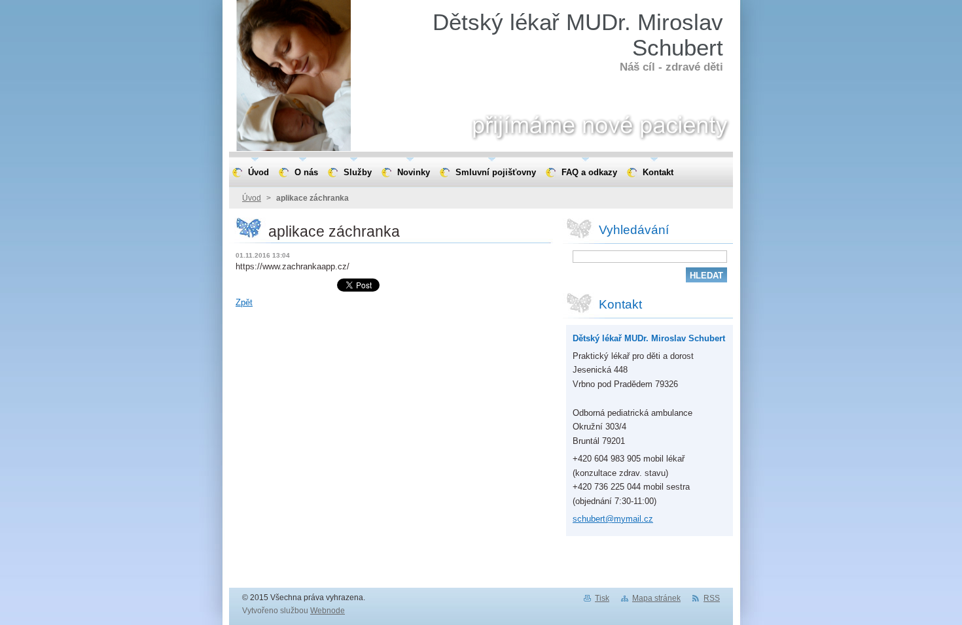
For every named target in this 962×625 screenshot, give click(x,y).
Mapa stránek (656, 598)
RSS (712, 598)
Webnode (327, 611)
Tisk (602, 598)
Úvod (251, 198)
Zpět (244, 302)
